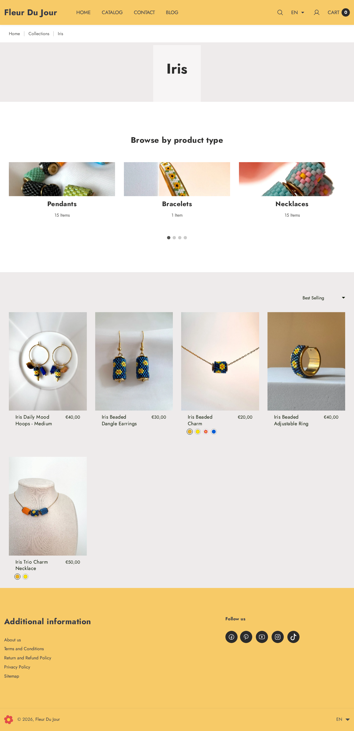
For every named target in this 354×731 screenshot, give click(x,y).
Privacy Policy (17, 667)
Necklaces (291, 204)
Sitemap (11, 676)
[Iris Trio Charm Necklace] (48, 506)
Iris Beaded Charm (200, 420)
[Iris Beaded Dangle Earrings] (134, 361)
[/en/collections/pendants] (62, 179)
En (294, 12)
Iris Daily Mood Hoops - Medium (33, 420)
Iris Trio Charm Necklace (31, 565)
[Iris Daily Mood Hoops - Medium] (48, 361)
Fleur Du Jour (47, 719)
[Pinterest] (246, 637)
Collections (38, 33)
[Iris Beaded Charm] (220, 361)
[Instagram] (278, 637)
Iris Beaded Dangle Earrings (119, 420)
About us (12, 640)
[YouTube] (262, 637)
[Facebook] (231, 637)
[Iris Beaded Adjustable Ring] (306, 361)
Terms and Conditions (24, 649)
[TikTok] (293, 637)
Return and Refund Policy (27, 658)
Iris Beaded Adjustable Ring (291, 420)
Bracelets (177, 204)
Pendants (62, 204)
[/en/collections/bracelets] (177, 179)
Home (14, 33)
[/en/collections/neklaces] (292, 179)
